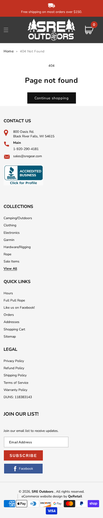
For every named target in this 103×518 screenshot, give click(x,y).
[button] (6, 30)
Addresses (11, 322)
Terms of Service (16, 382)
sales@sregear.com (27, 156)
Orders (9, 314)
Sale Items (11, 261)
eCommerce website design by (45, 496)
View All (10, 268)
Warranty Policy (15, 390)
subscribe (23, 456)
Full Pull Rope (14, 300)
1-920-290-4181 (26, 149)
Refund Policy (14, 368)
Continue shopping (51, 98)
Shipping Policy (15, 375)
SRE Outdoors (42, 491)
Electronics (12, 232)
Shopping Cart (14, 329)
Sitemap (10, 336)
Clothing (10, 225)
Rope (7, 254)
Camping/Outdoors (18, 218)
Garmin (9, 240)
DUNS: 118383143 (18, 397)
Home (9, 51)
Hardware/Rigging (17, 247)
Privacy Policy (14, 361)
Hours (8, 293)
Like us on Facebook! (19, 307)
